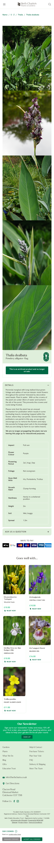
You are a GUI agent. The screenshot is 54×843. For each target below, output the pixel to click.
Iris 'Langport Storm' (37, 648)
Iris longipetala (34, 597)
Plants (5, 752)
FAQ (31, 760)
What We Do (8, 756)
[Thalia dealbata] (27, 58)
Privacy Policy (23, 822)
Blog (4, 760)
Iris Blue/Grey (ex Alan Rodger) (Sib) (12, 649)
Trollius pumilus (10, 699)
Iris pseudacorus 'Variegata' (10, 598)
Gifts (5, 764)
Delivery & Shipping (37, 764)
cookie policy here (15, 834)
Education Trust (9, 769)
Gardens (6, 747)
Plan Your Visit (35, 756)
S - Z (13, 15)
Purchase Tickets (36, 752)
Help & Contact (35, 747)
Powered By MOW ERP (35, 820)
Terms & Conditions (35, 822)
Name (5, 15)
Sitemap (14, 822)
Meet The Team (36, 769)
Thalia (20, 15)
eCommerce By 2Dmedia (19, 820)
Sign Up (26, 737)
